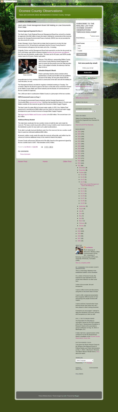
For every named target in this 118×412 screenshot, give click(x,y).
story (97, 351)
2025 (79, 134)
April (80, 218)
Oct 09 (83, 196)
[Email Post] (41, 147)
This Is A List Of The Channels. (85, 125)
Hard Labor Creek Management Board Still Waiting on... (89, 184)
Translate (89, 362)
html (79, 45)
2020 (79, 146)
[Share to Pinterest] (52, 147)
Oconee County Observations (40, 11)
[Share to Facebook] (50, 147)
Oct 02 (83, 203)
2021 (79, 143)
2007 (79, 238)
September (82, 206)
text (79, 48)
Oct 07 (83, 198)
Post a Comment (25, 154)
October (81, 172)
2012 (79, 165)
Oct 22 (83, 179)
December (82, 167)
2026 (79, 131)
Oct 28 (83, 177)
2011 (79, 228)
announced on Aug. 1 (36, 102)
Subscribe (88, 72)
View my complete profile (83, 262)
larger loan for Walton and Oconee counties (34, 114)
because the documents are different (58, 52)
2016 (79, 156)
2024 (79, 136)
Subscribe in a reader (82, 98)
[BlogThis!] (47, 147)
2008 (79, 236)
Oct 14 (83, 191)
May (80, 216)
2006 (79, 241)
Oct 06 (83, 200)
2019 (79, 148)
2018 (79, 151)
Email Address (87, 37)
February (82, 223)
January (81, 225)
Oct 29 (83, 174)
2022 (79, 141)
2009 (79, 233)
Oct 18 (83, 182)
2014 (79, 160)
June (80, 213)
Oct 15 (83, 188)
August (81, 208)
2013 (79, 163)
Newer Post (22, 161)
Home (45, 161)
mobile (80, 50)
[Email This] (45, 147)
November (82, 170)
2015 (79, 158)
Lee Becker (89, 247)
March (81, 220)
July (80, 211)
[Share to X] (49, 147)
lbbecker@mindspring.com (83, 86)
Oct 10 (83, 193)
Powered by (82, 78)
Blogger (77, 396)
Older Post (67, 161)
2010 (79, 231)
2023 (79, 139)
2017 (79, 153)
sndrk (65, 396)
